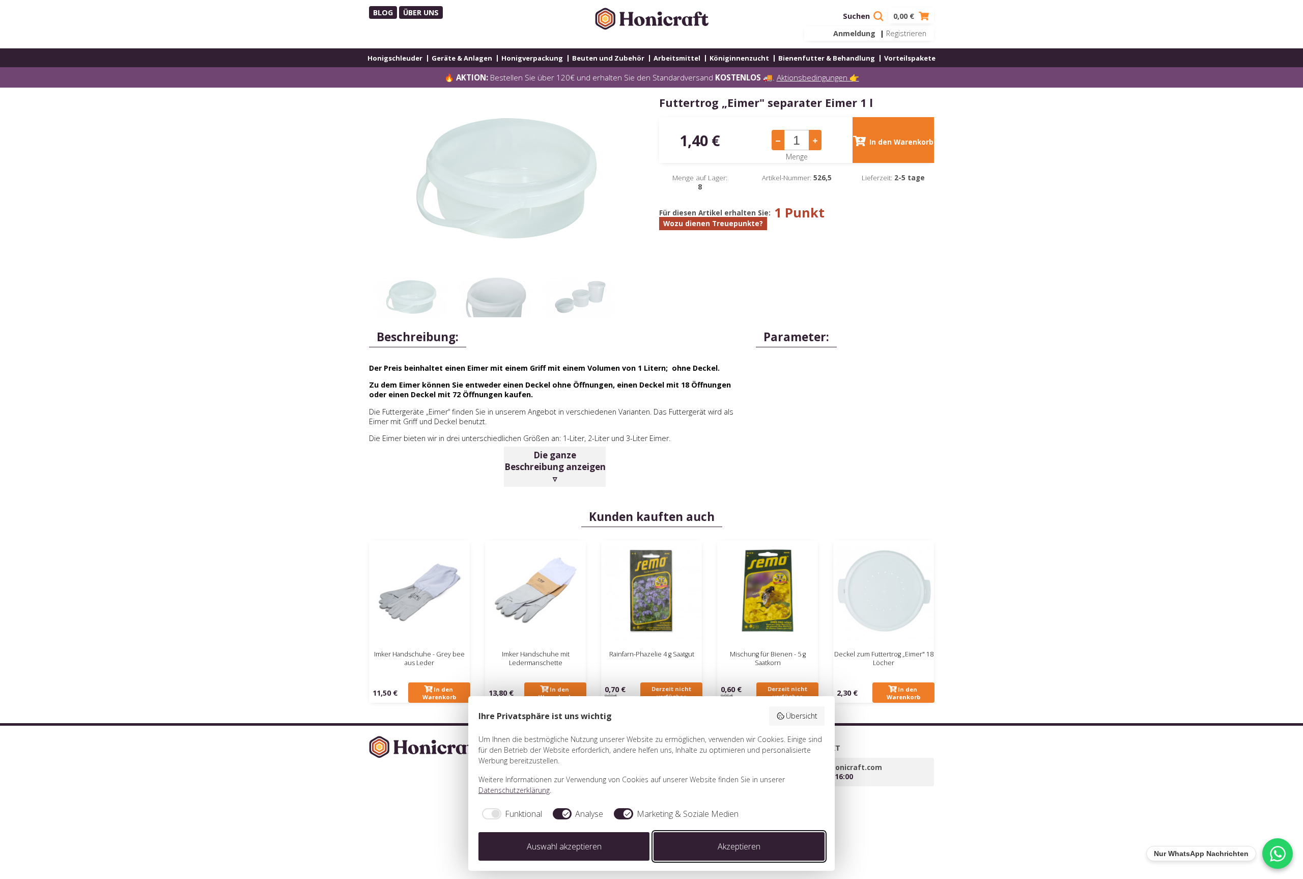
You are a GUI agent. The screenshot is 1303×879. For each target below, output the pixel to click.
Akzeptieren (739, 846)
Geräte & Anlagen (462, 58)
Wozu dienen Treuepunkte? (713, 223)
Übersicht (801, 716)
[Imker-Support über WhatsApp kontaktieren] (1277, 853)
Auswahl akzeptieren (564, 846)
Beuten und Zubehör (608, 58)
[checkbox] (510, 814)
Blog (383, 12)
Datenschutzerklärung (514, 790)
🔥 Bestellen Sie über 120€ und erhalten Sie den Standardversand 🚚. (651, 77)
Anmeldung (854, 33)
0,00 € (904, 16)
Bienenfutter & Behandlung (826, 58)
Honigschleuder (394, 58)
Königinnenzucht (739, 58)
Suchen (857, 16)
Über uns (421, 12)
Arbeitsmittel (677, 58)
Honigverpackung (532, 58)
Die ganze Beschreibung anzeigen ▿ (555, 466)
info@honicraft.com (845, 767)
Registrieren (906, 33)
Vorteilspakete (910, 58)
